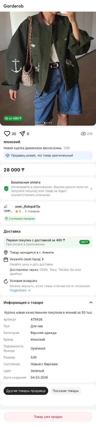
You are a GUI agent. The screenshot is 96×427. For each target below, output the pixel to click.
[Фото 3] (49, 122)
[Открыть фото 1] (48, 69)
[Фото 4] (51, 122)
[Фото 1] (44, 122)
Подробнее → (20, 290)
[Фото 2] (47, 122)
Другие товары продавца (26, 391)
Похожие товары (66, 391)
